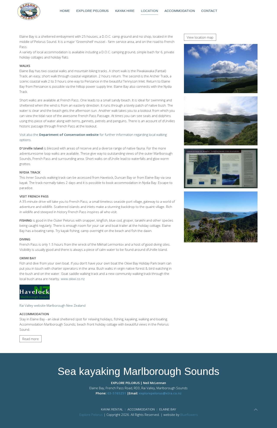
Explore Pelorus (92, 11)
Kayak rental (112, 409)
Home (65, 11)
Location (149, 11)
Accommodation (179, 11)
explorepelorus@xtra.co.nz (160, 393)
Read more (30, 339)
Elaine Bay (167, 409)
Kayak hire (124, 11)
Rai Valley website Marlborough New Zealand (52, 305)
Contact (209, 11)
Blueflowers (189, 414)
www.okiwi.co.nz (73, 279)
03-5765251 (116, 393)
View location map (200, 37)
